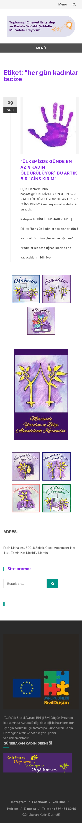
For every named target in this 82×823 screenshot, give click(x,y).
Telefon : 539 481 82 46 (59, 808)
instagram (18, 802)
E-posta (30, 808)
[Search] (52, 583)
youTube (59, 802)
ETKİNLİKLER (42, 219)
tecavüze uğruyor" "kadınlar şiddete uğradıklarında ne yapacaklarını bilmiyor (47, 247)
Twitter (12, 808)
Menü (62, 4)
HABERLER (60, 219)
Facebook (39, 802)
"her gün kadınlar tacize (47, 228)
